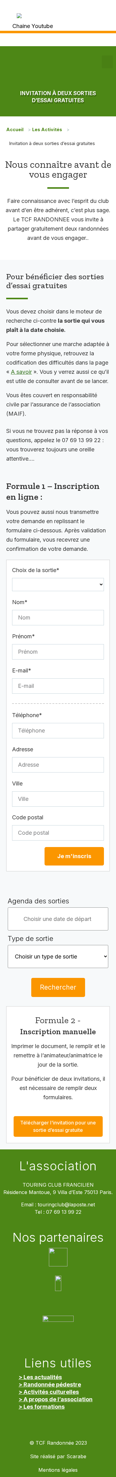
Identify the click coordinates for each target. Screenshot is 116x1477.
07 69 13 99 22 (63, 1212)
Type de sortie (30, 938)
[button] (107, 61)
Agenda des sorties (38, 901)
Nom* (20, 602)
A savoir (21, 372)
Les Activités (47, 129)
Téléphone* (27, 715)
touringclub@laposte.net (66, 1205)
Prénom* (23, 636)
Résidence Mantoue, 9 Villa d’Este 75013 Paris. (58, 1192)
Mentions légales (58, 1470)
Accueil (15, 129)
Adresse (22, 749)
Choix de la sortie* (35, 570)
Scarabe (76, 1456)
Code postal (27, 817)
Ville (17, 783)
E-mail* (21, 670)
